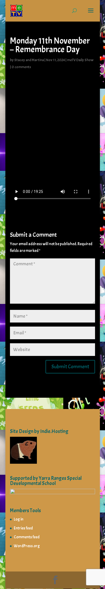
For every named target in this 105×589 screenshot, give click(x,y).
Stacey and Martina (29, 60)
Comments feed (27, 537)
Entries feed (23, 528)
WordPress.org (27, 546)
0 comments (21, 67)
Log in (18, 519)
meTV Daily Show (80, 60)
